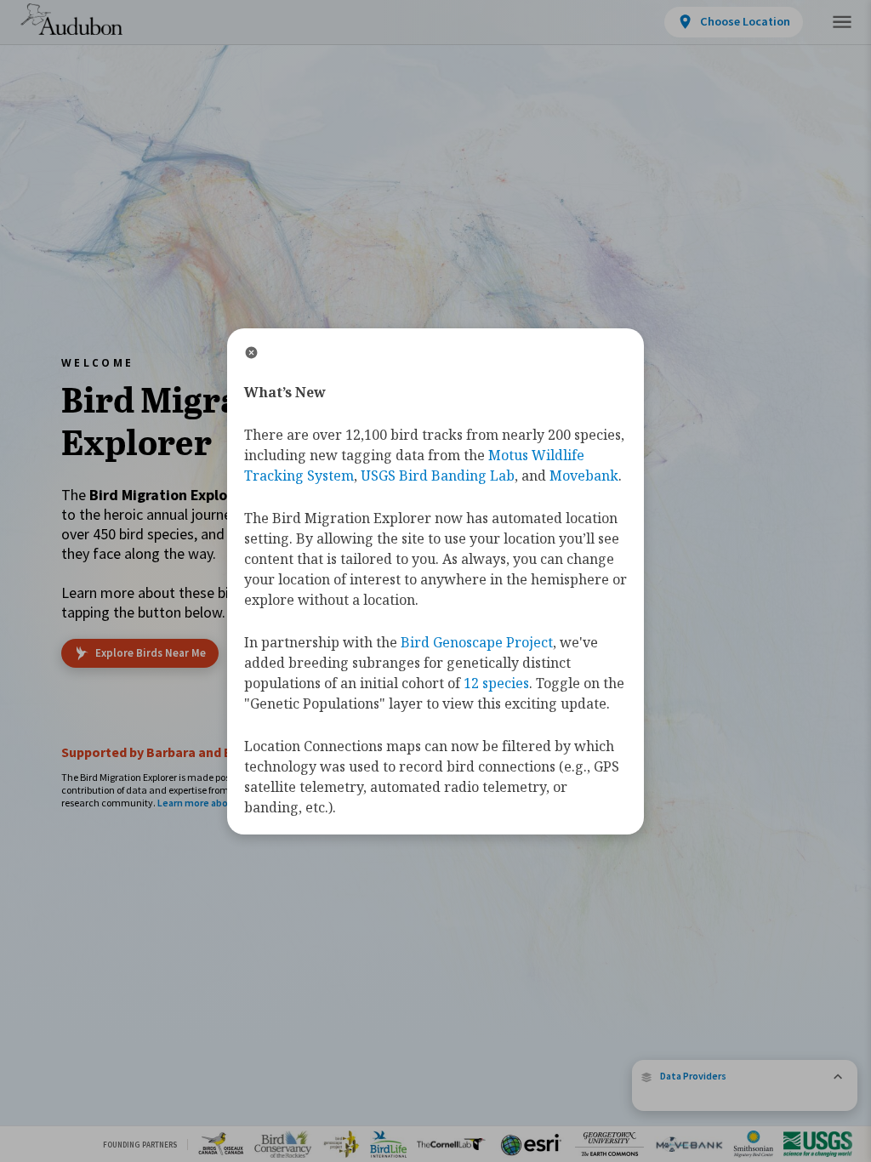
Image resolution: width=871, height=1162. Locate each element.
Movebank (583, 475)
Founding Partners (140, 1144)
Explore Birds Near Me (150, 653)
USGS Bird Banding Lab (438, 475)
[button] (744, 1076)
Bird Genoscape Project (477, 642)
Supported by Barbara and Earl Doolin (176, 751)
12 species (496, 683)
